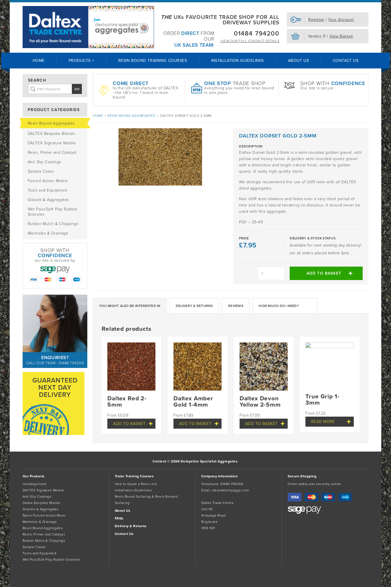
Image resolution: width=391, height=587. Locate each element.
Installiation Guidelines (133, 490)
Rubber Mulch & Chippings (53, 223)
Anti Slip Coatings (44, 161)
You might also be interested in (129, 306)
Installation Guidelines (237, 60)
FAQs (119, 518)
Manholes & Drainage (48, 233)
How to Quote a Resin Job (136, 484)
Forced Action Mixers (48, 180)
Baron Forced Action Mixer (44, 515)
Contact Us (346, 60)
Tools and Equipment (48, 190)
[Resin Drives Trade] (88, 27)
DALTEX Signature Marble (52, 143)
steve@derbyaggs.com (230, 490)
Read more (323, 421)
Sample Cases (41, 171)
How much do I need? (278, 306)
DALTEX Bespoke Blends (51, 133)
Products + (81, 60)
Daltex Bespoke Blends (41, 503)
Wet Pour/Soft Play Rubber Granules (53, 212)
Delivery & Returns (194, 306)
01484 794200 (256, 33)
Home (39, 60)
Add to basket (324, 273)
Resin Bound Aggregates (51, 123)
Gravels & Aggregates (48, 199)
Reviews (235, 306)
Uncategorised (34, 484)
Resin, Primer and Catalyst (52, 152)
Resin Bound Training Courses (152, 60)
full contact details (249, 41)
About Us (298, 60)
